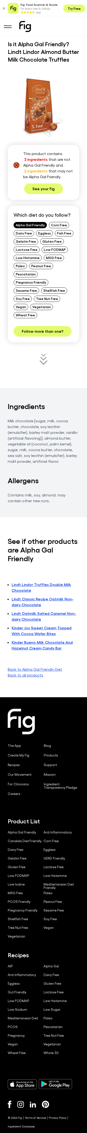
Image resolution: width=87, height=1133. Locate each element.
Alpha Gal (51, 966)
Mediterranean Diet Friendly (59, 886)
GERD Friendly (54, 858)
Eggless (44, 233)
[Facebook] (9, 1104)
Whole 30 (51, 1053)
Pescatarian (26, 274)
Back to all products (25, 675)
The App (14, 745)
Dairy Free (24, 233)
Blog (47, 745)
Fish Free (64, 233)
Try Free (74, 8)
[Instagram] (20, 1104)
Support (50, 765)
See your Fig (43, 188)
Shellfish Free (54, 290)
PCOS (13, 1027)
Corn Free (59, 225)
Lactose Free (26, 249)
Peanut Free (41, 266)
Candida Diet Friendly (25, 841)
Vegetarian (41, 307)
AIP (10, 966)
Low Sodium (17, 1009)
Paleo (20, 266)
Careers (14, 793)
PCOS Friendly (19, 901)
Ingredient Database (21, 1126)
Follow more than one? (42, 331)
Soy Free (23, 298)
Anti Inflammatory (58, 832)
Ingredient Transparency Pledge (60, 785)
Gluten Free (52, 241)
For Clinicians (18, 784)
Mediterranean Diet (23, 1018)
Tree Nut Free (47, 298)
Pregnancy (16, 1035)
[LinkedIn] (33, 1104)
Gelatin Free (26, 241)
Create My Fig (18, 755)
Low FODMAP (55, 249)
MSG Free (54, 258)
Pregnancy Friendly (31, 282)
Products (51, 755)
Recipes (14, 765)
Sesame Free (26, 290)
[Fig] (25, 26)
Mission (50, 774)
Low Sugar (52, 1009)
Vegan (21, 307)
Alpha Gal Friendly (30, 225)
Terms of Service (35, 1117)
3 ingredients (36, 159)
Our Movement (19, 774)
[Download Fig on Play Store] (55, 1084)
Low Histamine (28, 258)
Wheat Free (25, 315)
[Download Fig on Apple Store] (22, 1084)
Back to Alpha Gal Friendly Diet (35, 669)
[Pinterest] (45, 1104)
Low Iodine (16, 884)
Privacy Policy (57, 1117)
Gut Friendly (17, 992)
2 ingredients (36, 171)
